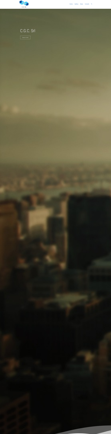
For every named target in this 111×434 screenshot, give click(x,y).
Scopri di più (25, 37)
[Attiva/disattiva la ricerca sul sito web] (91, 4)
